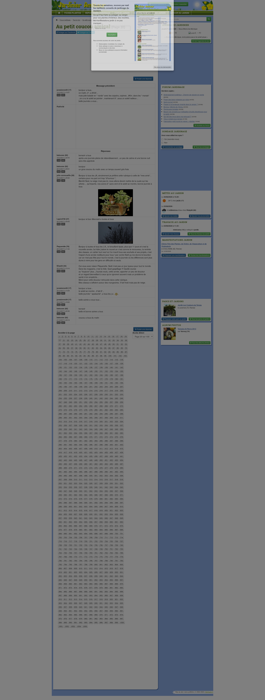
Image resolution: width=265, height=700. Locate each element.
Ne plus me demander (162, 77)
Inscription (112, 44)
